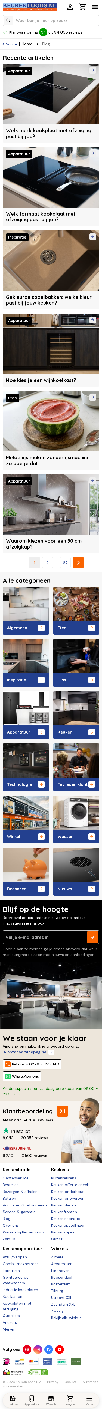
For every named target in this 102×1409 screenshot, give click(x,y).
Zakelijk (9, 1238)
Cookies (70, 1382)
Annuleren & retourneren (25, 1205)
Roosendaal (61, 1277)
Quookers (11, 1315)
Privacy (52, 1382)
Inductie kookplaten (20, 1289)
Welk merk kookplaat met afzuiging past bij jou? (48, 133)
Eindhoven (60, 1270)
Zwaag (57, 1311)
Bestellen (11, 1184)
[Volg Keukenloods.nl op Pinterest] (27, 1349)
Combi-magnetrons (21, 1263)
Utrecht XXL (61, 1297)
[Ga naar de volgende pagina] (78, 562)
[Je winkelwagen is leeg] (83, 7)
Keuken (65, 732)
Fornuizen (11, 1270)
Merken (9, 1329)
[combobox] (51, 20)
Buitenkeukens (63, 1178)
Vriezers (10, 1322)
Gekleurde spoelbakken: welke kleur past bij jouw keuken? (49, 300)
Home (27, 43)
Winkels (59, 1248)
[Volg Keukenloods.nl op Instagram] (37, 1349)
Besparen (16, 888)
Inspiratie (16, 679)
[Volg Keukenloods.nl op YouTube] (59, 1349)
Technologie (19, 784)
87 (65, 562)
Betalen (9, 1198)
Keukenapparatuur (22, 1248)
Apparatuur (18, 732)
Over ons (11, 1225)
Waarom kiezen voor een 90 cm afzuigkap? (44, 544)
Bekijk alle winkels (66, 1317)
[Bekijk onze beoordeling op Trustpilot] (51, 1130)
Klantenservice (16, 1178)
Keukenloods (16, 1169)
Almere (57, 1257)
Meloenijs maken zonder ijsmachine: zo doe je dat (48, 460)
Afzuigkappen (15, 1257)
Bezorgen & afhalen (20, 1191)
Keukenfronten (64, 1211)
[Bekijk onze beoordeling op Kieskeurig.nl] (51, 1148)
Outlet (57, 1238)
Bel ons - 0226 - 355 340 (35, 1064)
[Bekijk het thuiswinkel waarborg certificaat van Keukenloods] (13, 1370)
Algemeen (17, 627)
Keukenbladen (63, 1205)
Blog (6, 1218)
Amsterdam (61, 1263)
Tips (62, 679)
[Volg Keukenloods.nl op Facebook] (48, 1349)
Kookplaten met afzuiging (17, 1306)
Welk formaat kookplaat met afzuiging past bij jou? (40, 217)
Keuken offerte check (70, 1184)
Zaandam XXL (63, 1304)
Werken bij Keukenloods (24, 1232)
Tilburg (57, 1290)
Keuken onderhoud (68, 1191)
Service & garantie (19, 1211)
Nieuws (65, 888)
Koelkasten (12, 1296)
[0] (83, 7)
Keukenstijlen (62, 1232)
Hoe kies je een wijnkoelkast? (41, 380)
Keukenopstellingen (68, 1225)
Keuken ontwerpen (67, 1198)
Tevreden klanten (75, 784)
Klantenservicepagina (25, 1052)
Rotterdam (61, 1284)
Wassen (65, 836)
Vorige (11, 44)
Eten (62, 627)
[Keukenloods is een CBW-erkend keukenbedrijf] (38, 1370)
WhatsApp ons (25, 1076)
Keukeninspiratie (65, 1218)
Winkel (13, 836)
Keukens (60, 1169)
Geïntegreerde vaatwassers (16, 1280)
